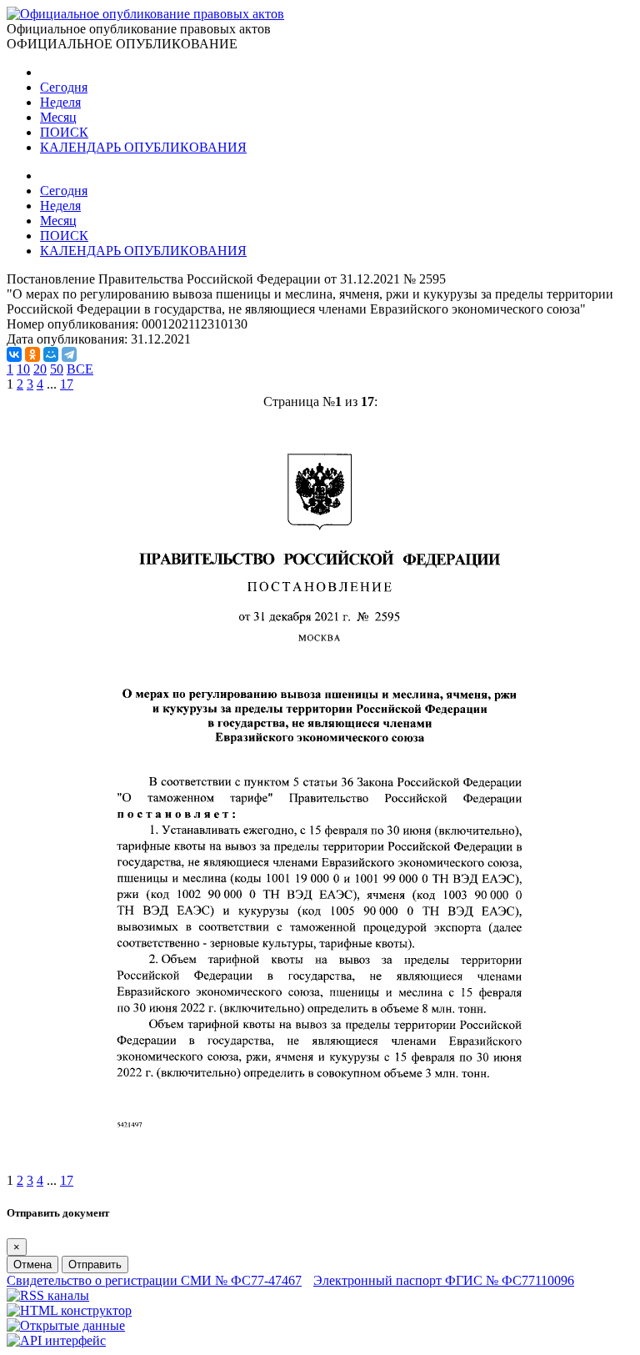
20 (40, 369)
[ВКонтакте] (14, 354)
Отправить (95, 1264)
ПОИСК (64, 132)
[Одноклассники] (32, 354)
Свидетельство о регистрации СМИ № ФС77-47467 (154, 1280)
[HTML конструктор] (69, 1310)
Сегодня (64, 87)
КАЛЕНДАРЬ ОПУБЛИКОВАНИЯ (143, 147)
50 (56, 369)
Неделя (60, 102)
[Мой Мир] (50, 354)
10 (23, 369)
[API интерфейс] (56, 1340)
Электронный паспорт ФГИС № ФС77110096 (443, 1280)
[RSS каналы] (48, 1295)
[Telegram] (69, 354)
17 (66, 384)
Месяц (58, 117)
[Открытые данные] (66, 1325)
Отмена (32, 1264)
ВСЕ (80, 369)
